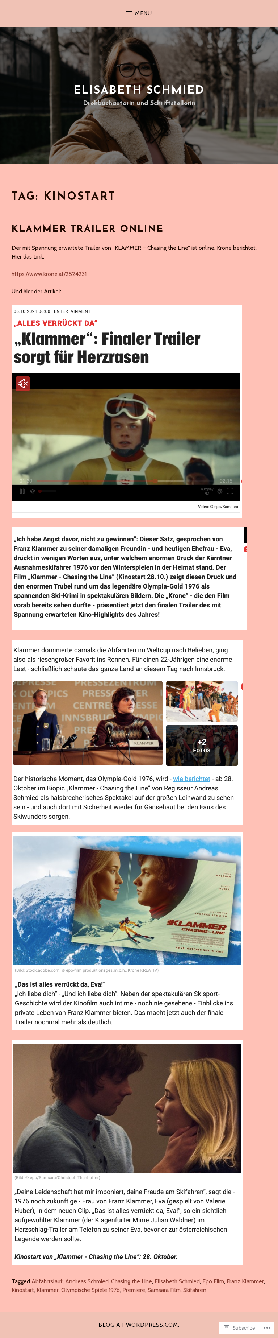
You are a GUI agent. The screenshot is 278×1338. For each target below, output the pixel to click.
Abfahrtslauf (47, 1281)
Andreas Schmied (87, 1281)
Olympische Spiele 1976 (90, 1290)
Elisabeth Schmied (139, 90)
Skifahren (194, 1290)
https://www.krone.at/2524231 (49, 274)
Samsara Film (164, 1290)
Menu (143, 13)
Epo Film (213, 1281)
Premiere (133, 1290)
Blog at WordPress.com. (139, 1324)
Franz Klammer (245, 1281)
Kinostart (23, 1290)
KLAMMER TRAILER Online (88, 229)
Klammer (48, 1290)
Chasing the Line (131, 1281)
